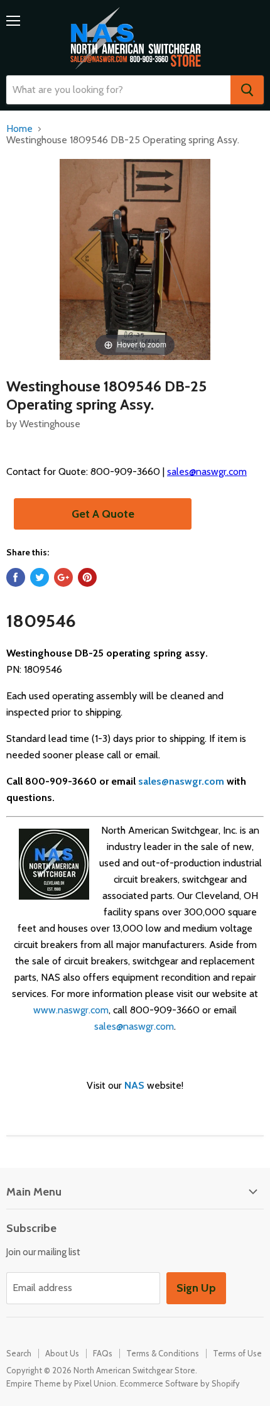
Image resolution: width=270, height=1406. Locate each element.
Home (19, 128)
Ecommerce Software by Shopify (180, 1383)
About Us (62, 1353)
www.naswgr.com (71, 1010)
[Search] (247, 89)
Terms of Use (237, 1353)
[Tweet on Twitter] (39, 577)
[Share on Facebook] (15, 577)
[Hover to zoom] (135, 258)
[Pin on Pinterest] (87, 577)
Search (18, 1353)
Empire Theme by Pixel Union (61, 1383)
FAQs (102, 1353)
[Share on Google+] (63, 577)
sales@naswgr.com (207, 471)
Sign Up (196, 1288)
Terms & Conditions (162, 1353)
